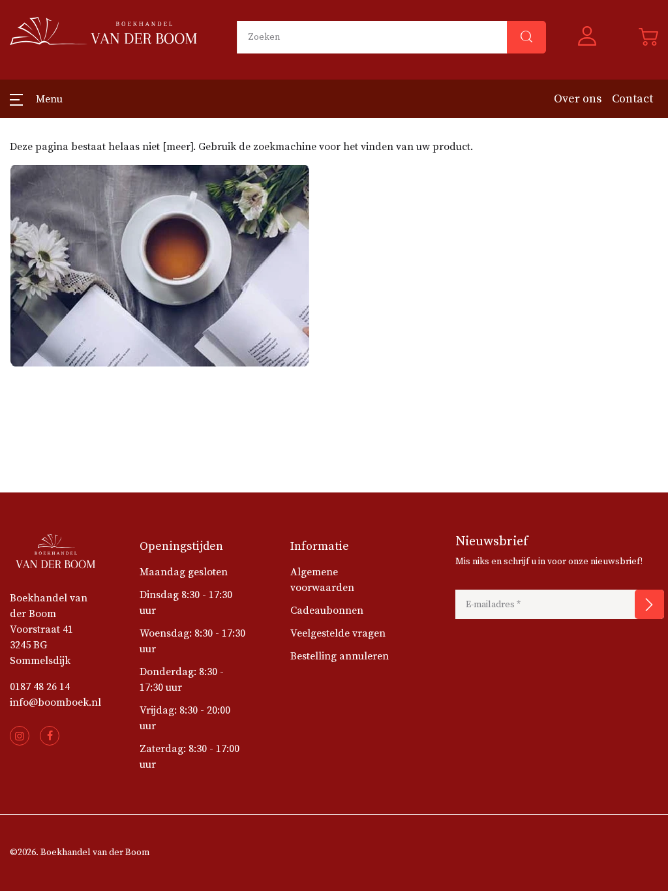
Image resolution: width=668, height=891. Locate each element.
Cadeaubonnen (326, 610)
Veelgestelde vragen (338, 633)
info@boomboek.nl (55, 702)
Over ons (577, 98)
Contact (632, 98)
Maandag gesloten (184, 572)
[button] (592, 37)
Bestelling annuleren (339, 656)
